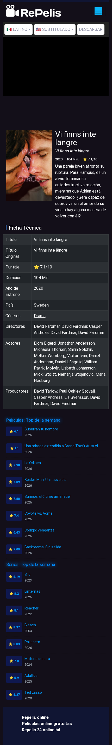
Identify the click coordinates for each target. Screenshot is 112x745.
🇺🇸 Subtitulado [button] (53, 29)
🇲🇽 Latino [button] (17, 29)
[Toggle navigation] (98, 11)
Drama (40, 315)
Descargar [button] (90, 29)
